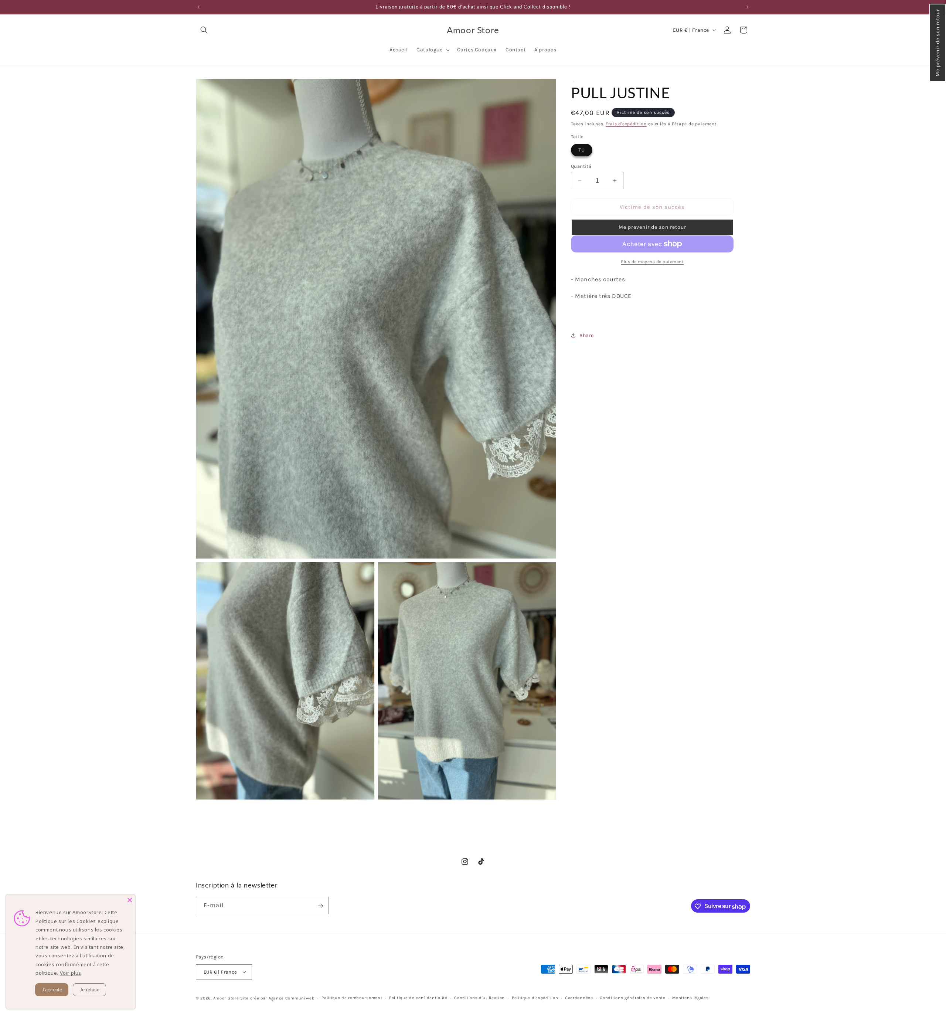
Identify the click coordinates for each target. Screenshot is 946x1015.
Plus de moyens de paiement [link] (652, 261)
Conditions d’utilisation (479, 997)
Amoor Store (226, 997)
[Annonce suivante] (747, 7)
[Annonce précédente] (198, 7)
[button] (937, 43)
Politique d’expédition (535, 997)
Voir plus (70, 973)
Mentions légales (690, 997)
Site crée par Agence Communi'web (277, 997)
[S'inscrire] (320, 905)
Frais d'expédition (626, 123)
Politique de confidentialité (418, 997)
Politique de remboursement (351, 997)
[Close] (129, 900)
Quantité (581, 166)
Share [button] (586, 335)
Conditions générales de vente (632, 997)
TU (585, 151)
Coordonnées (579, 997)
